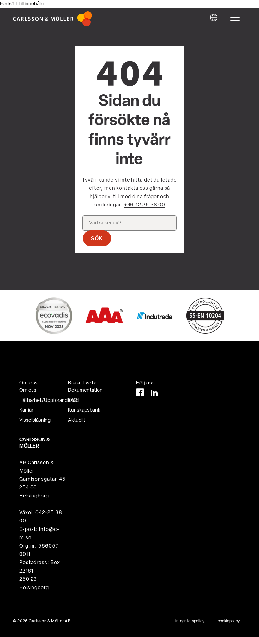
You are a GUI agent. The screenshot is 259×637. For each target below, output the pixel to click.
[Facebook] (140, 393)
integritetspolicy (189, 621)
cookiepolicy (229, 621)
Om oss (27, 390)
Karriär (26, 410)
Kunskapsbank (84, 410)
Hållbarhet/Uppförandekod (43, 400)
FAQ (72, 400)
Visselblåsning (35, 420)
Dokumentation (85, 390)
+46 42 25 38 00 (144, 205)
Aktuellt (76, 420)
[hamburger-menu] (236, 17)
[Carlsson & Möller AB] (52, 24)
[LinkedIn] (154, 393)
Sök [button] (97, 238)
